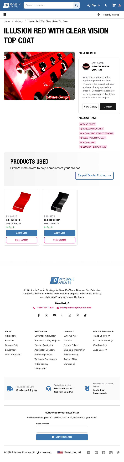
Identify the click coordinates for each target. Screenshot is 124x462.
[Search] (76, 5)
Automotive (89, 142)
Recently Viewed (110, 14)
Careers (68, 364)
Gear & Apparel (13, 354)
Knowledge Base (43, 354)
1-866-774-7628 (45, 307)
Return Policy (71, 345)
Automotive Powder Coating (98, 133)
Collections (10, 336)
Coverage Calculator (45, 336)
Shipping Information (74, 350)
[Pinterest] (77, 315)
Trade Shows (100, 336)
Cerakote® (98, 345)
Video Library (41, 364)
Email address (42, 423)
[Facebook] (39, 315)
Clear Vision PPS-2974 (94, 137)
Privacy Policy (71, 354)
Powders (9, 340)
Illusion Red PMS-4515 (94, 146)
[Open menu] (4, 14)
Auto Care (98, 350)
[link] (48, 21)
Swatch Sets (11, 345)
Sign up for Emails (64, 437)
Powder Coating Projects (47, 340)
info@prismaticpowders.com (75, 307)
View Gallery (90, 106)
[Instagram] (70, 315)
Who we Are (70, 336)
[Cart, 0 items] (117, 5)
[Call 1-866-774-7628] (106, 5)
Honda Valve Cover (93, 128)
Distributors (40, 369)
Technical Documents (46, 359)
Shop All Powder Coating (92, 175)
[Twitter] (46, 315)
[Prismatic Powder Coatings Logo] (11, 5)
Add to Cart (21, 233)
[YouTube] (54, 315)
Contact (108, 106)
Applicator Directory (45, 350)
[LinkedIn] (62, 315)
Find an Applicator (44, 345)
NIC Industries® (101, 340)
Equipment (10, 350)
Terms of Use (70, 359)
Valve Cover (89, 124)
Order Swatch (21, 240)
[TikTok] (85, 315)
